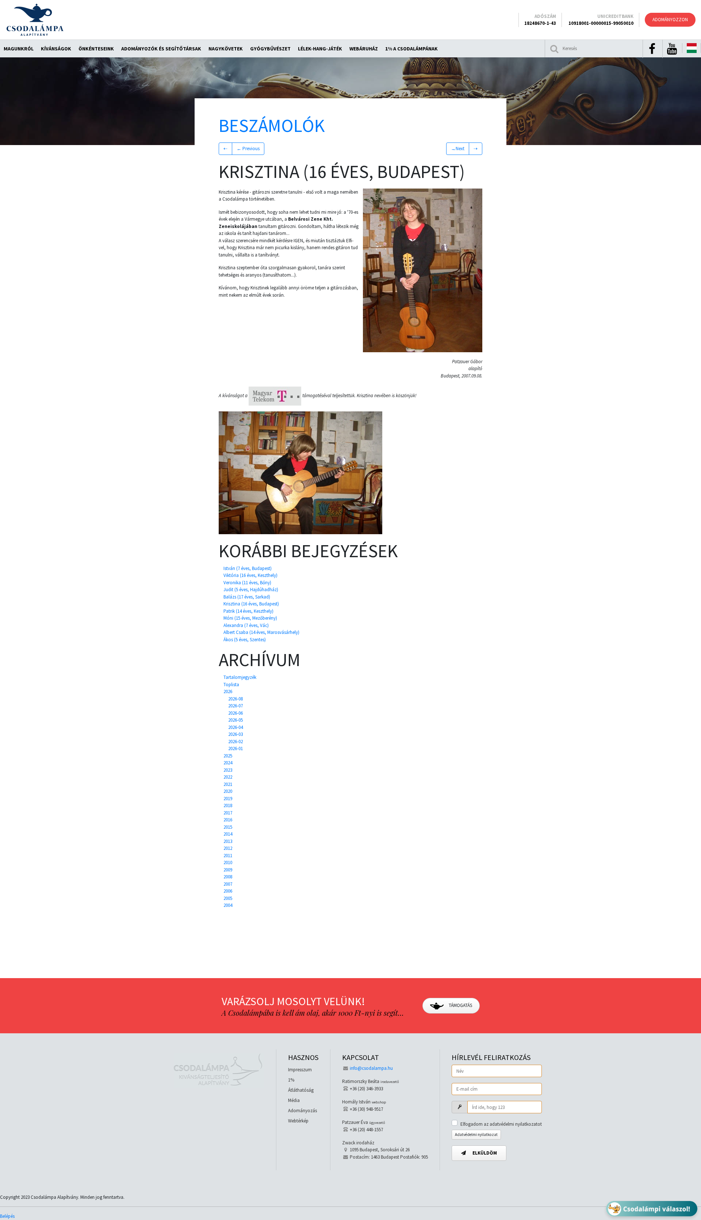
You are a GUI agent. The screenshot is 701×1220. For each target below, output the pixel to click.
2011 (227, 855)
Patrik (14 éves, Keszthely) (248, 611)
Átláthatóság (301, 1090)
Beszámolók (272, 125)
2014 (227, 834)
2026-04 (235, 727)
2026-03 (235, 734)
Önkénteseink (96, 48)
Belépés (7, 1216)
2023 (227, 770)
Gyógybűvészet (270, 48)
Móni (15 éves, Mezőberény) (250, 618)
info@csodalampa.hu (371, 1068)
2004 (227, 905)
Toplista (231, 684)
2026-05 (235, 720)
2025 (227, 756)
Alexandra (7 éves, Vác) (246, 625)
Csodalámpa (35, 19)
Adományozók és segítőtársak (161, 48)
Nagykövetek (225, 48)
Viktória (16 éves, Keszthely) (250, 575)
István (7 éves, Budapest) (247, 568)
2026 (227, 691)
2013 (227, 841)
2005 (227, 898)
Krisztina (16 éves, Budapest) (251, 604)
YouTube (672, 49)
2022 (227, 777)
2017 (227, 813)
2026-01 (235, 748)
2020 (227, 791)
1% (291, 1080)
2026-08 (235, 699)
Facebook (652, 49)
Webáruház (363, 48)
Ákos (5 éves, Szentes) (244, 639)
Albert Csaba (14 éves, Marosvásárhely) (261, 632)
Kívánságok (56, 48)
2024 (227, 763)
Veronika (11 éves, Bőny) (247, 582)
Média (294, 1100)
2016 (227, 820)
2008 (227, 877)
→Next (457, 148)
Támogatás (460, 1005)
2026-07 (235, 706)
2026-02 (235, 741)
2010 (227, 862)
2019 (227, 798)
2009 (227, 870)
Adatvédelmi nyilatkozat (476, 1134)
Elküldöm (484, 1153)
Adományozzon (670, 19)
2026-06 (235, 713)
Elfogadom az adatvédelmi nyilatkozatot (501, 1124)
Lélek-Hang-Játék (320, 48)
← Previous (248, 148)
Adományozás (302, 1110)
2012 (227, 848)
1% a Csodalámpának (411, 48)
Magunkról (19, 48)
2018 (227, 805)
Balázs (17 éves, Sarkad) (246, 597)
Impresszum (300, 1070)
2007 (227, 884)
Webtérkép (298, 1121)
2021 (227, 784)
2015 (227, 827)
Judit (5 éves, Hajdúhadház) (250, 589)
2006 (227, 891)
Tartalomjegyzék (239, 677)
